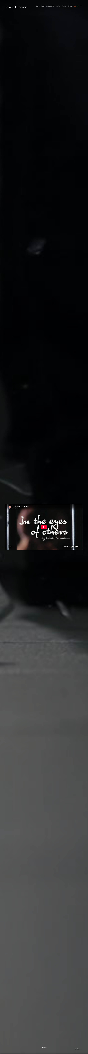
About (64, 6)
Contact (70, 6)
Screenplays (50, 6)
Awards (58, 6)
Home (38, 6)
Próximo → (79, 1049)
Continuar (44, 1047)
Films (42, 6)
